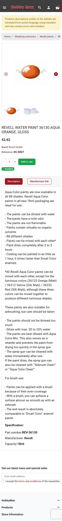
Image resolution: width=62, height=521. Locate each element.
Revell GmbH (16, 147)
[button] (40, 7)
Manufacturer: (19, 438)
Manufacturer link (39, 181)
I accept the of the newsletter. (32, 481)
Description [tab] (14, 181)
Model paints (47, 36)
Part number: (13, 432)
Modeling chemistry (25, 36)
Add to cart (27, 161)
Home (7, 36)
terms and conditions (29, 481)
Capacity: (11, 444)
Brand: (5, 147)
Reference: (7, 152)
